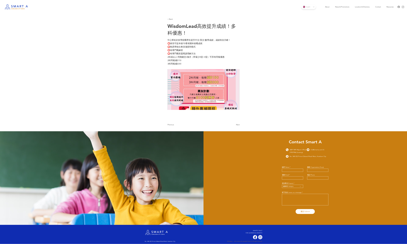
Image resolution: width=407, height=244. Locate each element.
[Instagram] (403, 6)
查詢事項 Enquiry (287, 183)
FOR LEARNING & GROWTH (254, 233)
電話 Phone (311, 175)
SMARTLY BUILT (257, 230)
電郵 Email (285, 175)
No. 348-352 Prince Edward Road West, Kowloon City (160, 241)
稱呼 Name (285, 167)
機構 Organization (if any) (315, 167)
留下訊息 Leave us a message (292, 192)
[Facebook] (398, 6)
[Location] (287, 149)
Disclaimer (230, 241)
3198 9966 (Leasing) (296, 152)
